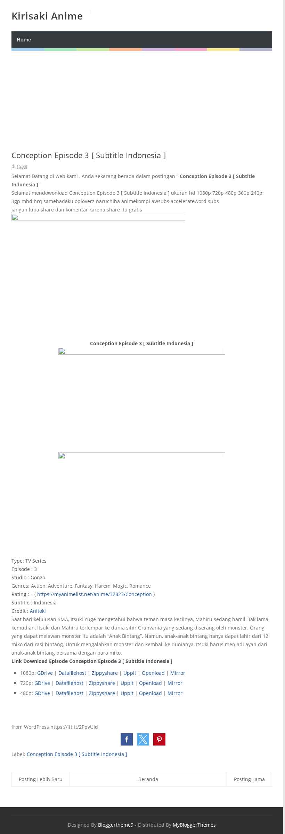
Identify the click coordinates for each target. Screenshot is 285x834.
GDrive (45, 673)
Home (24, 39)
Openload (154, 673)
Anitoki (38, 611)
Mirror (177, 673)
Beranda (148, 779)
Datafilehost (72, 673)
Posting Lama (249, 779)
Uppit (130, 673)
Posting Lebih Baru (41, 779)
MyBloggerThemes (194, 824)
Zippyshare (105, 673)
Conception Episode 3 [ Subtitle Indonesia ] (77, 754)
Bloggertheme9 (115, 824)
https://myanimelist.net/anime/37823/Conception (94, 594)
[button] (127, 739)
